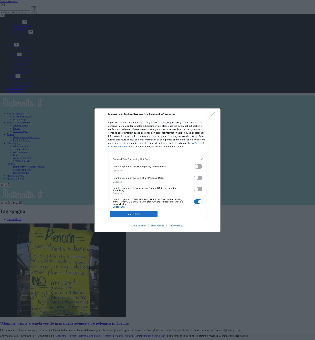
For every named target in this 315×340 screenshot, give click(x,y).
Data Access (157, 225)
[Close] (214, 115)
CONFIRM (134, 214)
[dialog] (157, 170)
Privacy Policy (176, 225)
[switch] (198, 166)
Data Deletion (139, 225)
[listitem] (157, 159)
